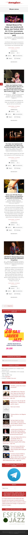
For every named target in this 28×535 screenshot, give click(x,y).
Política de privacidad (6, 531)
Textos (9, 38)
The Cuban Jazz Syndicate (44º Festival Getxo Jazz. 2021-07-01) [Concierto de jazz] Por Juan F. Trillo (14, 145)
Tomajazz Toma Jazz (11, 378)
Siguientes (10, 306)
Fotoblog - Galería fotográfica (14, 95)
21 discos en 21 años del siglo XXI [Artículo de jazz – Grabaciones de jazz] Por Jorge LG (17, 402)
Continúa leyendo (14, 47)
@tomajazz (7, 376)
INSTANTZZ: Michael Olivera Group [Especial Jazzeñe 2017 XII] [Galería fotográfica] (14, 258)
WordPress (16, 533)
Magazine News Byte (21, 531)
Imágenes (8, 96)
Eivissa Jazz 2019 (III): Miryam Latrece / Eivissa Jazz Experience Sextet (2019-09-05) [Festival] (14, 196)
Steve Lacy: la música (15, 406)
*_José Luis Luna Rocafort (17, 94)
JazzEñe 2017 (8, 264)
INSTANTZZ (8, 94)
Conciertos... (9, 37)
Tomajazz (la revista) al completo (14, 151)
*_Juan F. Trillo (14, 148)
